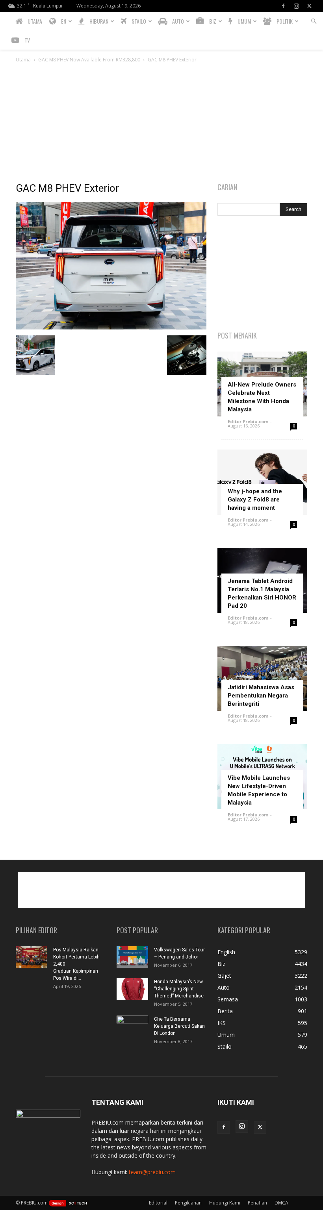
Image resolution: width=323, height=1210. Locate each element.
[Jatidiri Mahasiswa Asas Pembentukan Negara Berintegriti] (262, 678)
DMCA (281, 1202)
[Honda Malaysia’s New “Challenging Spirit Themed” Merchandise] (132, 989)
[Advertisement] (161, 123)
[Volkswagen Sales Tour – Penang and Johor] (132, 957)
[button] (313, 21)
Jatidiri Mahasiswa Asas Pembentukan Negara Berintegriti (261, 695)
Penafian (257, 1202)
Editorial (158, 1202)
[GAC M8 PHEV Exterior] (111, 327)
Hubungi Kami (224, 1202)
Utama (23, 59)
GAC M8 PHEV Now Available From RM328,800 (89, 59)
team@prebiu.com (152, 1172)
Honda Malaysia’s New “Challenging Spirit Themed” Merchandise (179, 989)
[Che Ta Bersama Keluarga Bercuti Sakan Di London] (132, 1027)
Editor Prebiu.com (248, 421)
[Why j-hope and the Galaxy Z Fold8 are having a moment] (262, 482)
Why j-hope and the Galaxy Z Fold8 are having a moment (255, 499)
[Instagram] (296, 6)
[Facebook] (283, 6)
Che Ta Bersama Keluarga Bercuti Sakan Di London (179, 1026)
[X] (309, 6)
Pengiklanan (188, 1202)
